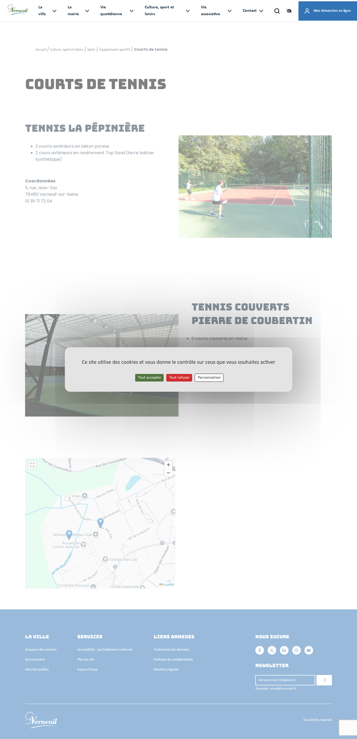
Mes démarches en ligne (332, 11)
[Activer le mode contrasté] (289, 11)
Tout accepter (149, 378)
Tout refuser (179, 378)
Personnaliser (209, 378)
